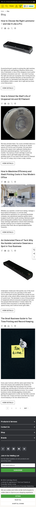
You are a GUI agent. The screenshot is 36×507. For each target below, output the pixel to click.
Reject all (18, 500)
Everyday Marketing (27, 486)
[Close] (34, 2)
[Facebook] (2, 28)
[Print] (8, 28)
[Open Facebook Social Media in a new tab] (3, 449)
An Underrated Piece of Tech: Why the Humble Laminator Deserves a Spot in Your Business (17, 243)
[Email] (5, 28)
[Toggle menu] (2, 5)
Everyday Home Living (8, 484)
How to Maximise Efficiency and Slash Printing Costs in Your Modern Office (18, 174)
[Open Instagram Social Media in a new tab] (8, 449)
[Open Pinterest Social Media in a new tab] (24, 449)
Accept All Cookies (18, 503)
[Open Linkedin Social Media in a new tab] (14, 449)
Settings (18, 496)
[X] (12, 28)
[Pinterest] (15, 28)
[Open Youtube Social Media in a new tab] (19, 449)
